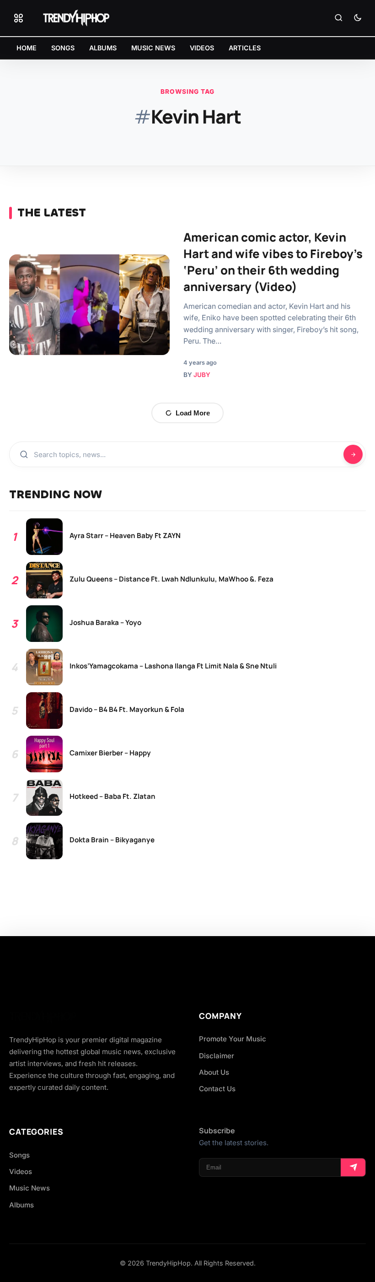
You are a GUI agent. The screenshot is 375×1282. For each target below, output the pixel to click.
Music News (29, 1188)
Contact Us (217, 1088)
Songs (19, 1155)
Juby (201, 374)
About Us (214, 1072)
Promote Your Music (232, 1038)
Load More (193, 413)
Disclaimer (216, 1055)
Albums (21, 1205)
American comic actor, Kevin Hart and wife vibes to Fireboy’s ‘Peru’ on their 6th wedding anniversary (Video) (273, 261)
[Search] (338, 18)
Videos (20, 1171)
